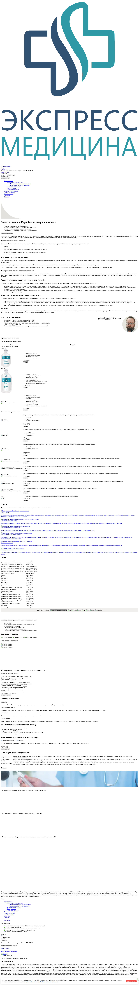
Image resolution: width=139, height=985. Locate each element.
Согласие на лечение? (7, 681)
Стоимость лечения (9, 192)
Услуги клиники (8, 181)
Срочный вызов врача (6, 233)
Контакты (6, 197)
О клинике (7, 195)
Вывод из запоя (11, 188)
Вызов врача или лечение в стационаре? (12, 676)
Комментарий (4, 690)
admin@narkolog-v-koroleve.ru (9, 951)
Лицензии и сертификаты (11, 191)
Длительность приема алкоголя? (9, 678)
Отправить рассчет (6, 695)
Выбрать (25, 362)
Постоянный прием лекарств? (9, 685)
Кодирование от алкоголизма (15, 182)
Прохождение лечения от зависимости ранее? (13, 682)
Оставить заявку (5, 749)
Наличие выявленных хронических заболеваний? (14, 684)
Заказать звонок (5, 178)
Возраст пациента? (6, 679)
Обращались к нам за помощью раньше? (12, 687)
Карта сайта (7, 920)
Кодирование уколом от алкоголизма (20, 184)
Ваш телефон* (5, 693)
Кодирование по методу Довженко (19, 185)
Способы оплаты (8, 194)
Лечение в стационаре (13, 189)
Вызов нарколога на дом (14, 186)
